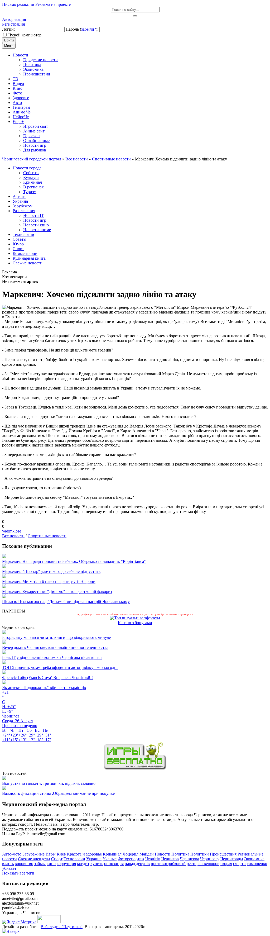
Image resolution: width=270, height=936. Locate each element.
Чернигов (170, 859)
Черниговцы (231, 859)
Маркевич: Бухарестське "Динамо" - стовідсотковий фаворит (57, 591)
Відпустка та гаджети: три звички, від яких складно (48, 783)
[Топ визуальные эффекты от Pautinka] (135, 618)
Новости (162, 854)
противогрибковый (168, 863)
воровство (24, 863)
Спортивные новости (47, 536)
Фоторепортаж (131, 859)
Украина (94, 859)
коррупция (66, 863)
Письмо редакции (18, 4)
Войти (9, 40)
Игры (51, 854)
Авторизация (14, 19)
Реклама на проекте (53, 4)
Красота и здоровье (84, 854)
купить (96, 863)
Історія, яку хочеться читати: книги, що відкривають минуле (56, 637)
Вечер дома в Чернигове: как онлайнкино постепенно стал (55, 647)
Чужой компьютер (24, 35)
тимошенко (257, 863)
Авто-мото (11, 854)
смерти (239, 863)
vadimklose (11, 531)
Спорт (56, 859)
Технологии (74, 859)
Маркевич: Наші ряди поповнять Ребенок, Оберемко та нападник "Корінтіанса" (74, 561)
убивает (9, 868)
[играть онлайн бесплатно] (135, 768)
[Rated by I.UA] (49, 922)
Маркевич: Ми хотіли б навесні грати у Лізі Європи (48, 581)
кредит (83, 863)
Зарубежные (33, 854)
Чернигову (209, 859)
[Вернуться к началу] (11, 931)
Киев (61, 854)
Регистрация (13, 24)
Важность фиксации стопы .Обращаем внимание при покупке (58, 793)
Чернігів (152, 859)
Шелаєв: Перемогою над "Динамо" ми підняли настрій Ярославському (66, 601)
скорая (226, 863)
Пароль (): (82, 29)
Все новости (13, 536)
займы (40, 863)
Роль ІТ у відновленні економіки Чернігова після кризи (52, 657)
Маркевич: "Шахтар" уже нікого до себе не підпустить (51, 571)
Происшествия (223, 854)
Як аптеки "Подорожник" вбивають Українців (44, 687)
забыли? (88, 29)
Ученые (110, 859)
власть (8, 863)
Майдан (146, 854)
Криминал (112, 854)
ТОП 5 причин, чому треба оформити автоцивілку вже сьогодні (60, 667)
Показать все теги (18, 873)
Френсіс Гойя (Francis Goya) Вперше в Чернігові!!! (47, 677)
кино (51, 863)
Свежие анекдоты (34, 859)
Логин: (8, 29)
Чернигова (189, 859)
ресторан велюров (203, 863)
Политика (180, 854)
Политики (199, 854)
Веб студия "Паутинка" (62, 926)
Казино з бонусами (135, 622)
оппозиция (114, 863)
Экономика (254, 859)
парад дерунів (137, 863)
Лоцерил (130, 854)
